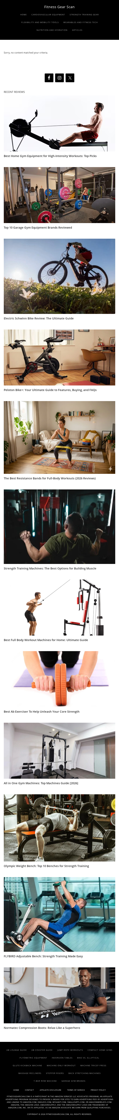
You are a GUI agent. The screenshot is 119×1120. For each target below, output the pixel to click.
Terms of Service (79, 1090)
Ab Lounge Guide (17, 1050)
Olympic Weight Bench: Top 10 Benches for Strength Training (46, 866)
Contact (32, 1090)
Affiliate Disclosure (53, 1090)
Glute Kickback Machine (27, 1065)
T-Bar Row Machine (45, 1081)
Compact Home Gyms (100, 1050)
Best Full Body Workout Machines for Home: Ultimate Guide (46, 640)
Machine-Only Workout (61, 1065)
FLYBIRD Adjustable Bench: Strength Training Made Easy (43, 956)
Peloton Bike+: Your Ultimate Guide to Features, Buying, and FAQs (50, 390)
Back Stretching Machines (84, 1073)
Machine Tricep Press (93, 1065)
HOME (19, 1090)
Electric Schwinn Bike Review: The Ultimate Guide (39, 318)
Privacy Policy (98, 1090)
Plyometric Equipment (33, 1057)
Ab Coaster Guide (42, 1050)
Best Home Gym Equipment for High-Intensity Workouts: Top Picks (50, 156)
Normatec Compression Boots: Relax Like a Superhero (42, 1028)
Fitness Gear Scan (59, 6)
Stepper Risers (55, 1073)
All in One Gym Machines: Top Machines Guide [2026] (41, 783)
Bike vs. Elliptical (88, 1057)
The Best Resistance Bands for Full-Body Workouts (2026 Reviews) (50, 478)
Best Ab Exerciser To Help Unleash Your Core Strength (42, 712)
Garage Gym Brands (73, 1081)
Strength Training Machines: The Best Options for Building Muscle (50, 568)
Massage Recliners (29, 1073)
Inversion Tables (62, 1057)
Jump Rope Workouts (70, 1050)
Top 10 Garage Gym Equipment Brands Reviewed (38, 227)
